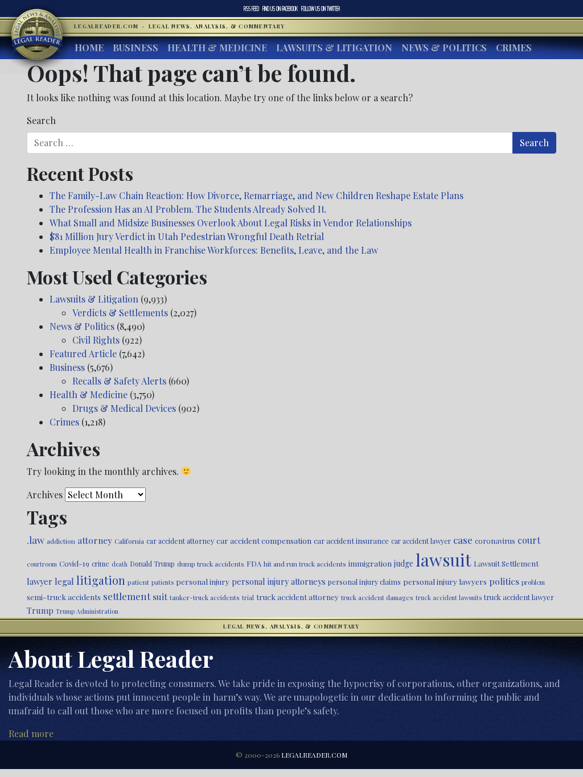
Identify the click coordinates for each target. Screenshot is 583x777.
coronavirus (495, 540)
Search (41, 120)
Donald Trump (152, 563)
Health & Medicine (217, 47)
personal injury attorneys (279, 581)
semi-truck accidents (64, 597)
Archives (45, 495)
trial (248, 597)
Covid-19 (74, 563)
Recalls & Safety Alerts (119, 381)
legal (64, 581)
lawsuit (443, 559)
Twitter (320, 8)
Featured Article (83, 353)
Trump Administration (87, 611)
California (129, 540)
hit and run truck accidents (305, 563)
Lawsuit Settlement (506, 563)
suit (160, 596)
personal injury (202, 581)
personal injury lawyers (445, 581)
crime (100, 563)
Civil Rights (96, 340)
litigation (100, 580)
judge (403, 563)
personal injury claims (364, 581)
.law (35, 540)
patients (162, 582)
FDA (254, 563)
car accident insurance (351, 540)
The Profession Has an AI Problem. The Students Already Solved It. (188, 209)
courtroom (42, 564)
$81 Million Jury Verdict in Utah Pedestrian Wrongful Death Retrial (187, 236)
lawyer (39, 581)
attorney (94, 540)
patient (138, 581)
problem (533, 582)
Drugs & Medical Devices (124, 408)
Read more (31, 733)
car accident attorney (180, 540)
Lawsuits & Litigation (334, 47)
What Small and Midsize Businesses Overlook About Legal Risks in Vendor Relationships (231, 223)
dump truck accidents (210, 563)
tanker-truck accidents (205, 597)
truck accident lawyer (519, 597)
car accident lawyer (421, 540)
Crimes (514, 47)
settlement (126, 596)
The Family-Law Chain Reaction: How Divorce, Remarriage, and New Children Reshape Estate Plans (256, 195)
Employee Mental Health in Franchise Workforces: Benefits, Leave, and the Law (214, 250)
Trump (40, 610)
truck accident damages (377, 597)
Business (135, 47)
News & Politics (444, 47)
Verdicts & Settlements (120, 313)
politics (504, 581)
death (120, 564)
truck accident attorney (297, 597)
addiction (61, 540)
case (463, 539)
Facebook (280, 8)
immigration (370, 563)
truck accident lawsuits (449, 597)
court (529, 540)
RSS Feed (251, 8)
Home (89, 47)
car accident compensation (263, 540)
